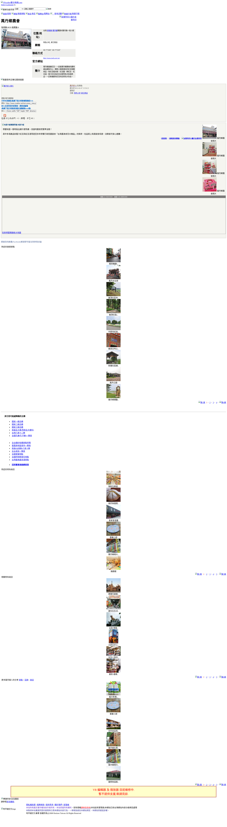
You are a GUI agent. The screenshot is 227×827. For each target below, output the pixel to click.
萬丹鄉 (54, 31)
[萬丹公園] (113, 380)
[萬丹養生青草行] (113, 746)
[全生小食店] (113, 655)
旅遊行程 (75, 14)
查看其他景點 (174, 138)
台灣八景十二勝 (18, 433)
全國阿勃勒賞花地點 (20, 457)
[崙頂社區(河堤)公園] (113, 312)
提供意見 (49, 805)
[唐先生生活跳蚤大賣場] (113, 609)
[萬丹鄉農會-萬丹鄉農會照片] (209, 138)
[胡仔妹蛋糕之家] (113, 501)
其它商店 (84, 93)
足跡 (26, 680)
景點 (21, 680)
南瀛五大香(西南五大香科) (23, 430)
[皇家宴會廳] (113, 518)
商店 (33, 14)
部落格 (66, 805)
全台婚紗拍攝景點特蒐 (21, 443)
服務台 (47, 14)
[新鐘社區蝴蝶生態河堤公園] (113, 363)
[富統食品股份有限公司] (113, 780)
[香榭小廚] (113, 535)
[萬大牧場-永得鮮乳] (113, 695)
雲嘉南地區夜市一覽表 (21, 446)
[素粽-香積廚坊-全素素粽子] (113, 672)
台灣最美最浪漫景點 (20, 460)
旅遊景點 (21, 14)
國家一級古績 (17, 422)
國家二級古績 (17, 424)
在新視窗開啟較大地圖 (11, 233)
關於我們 (58, 805)
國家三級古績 (17, 427)
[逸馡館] (113, 569)
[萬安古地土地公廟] (113, 346)
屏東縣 (49, 31)
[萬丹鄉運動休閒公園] (113, 397)
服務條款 (40, 805)
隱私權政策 (31, 805)
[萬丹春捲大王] (113, 552)
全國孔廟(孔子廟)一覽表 (22, 436)
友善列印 (198, 138)
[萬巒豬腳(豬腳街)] (113, 262)
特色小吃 (77, 93)
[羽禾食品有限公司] (113, 729)
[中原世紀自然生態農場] (113, 329)
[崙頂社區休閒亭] (113, 296)
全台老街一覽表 (18, 451)
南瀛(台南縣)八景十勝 (21, 448)
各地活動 (58, 14)
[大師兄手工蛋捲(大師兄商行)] (113, 643)
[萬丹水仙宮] (113, 279)
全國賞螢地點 (17, 454)
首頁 (9, 14)
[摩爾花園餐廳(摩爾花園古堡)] (113, 592)
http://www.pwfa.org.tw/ (51, 58)
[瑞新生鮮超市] (113, 484)
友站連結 (10, 802)
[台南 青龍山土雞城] (113, 626)
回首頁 (164, 138)
